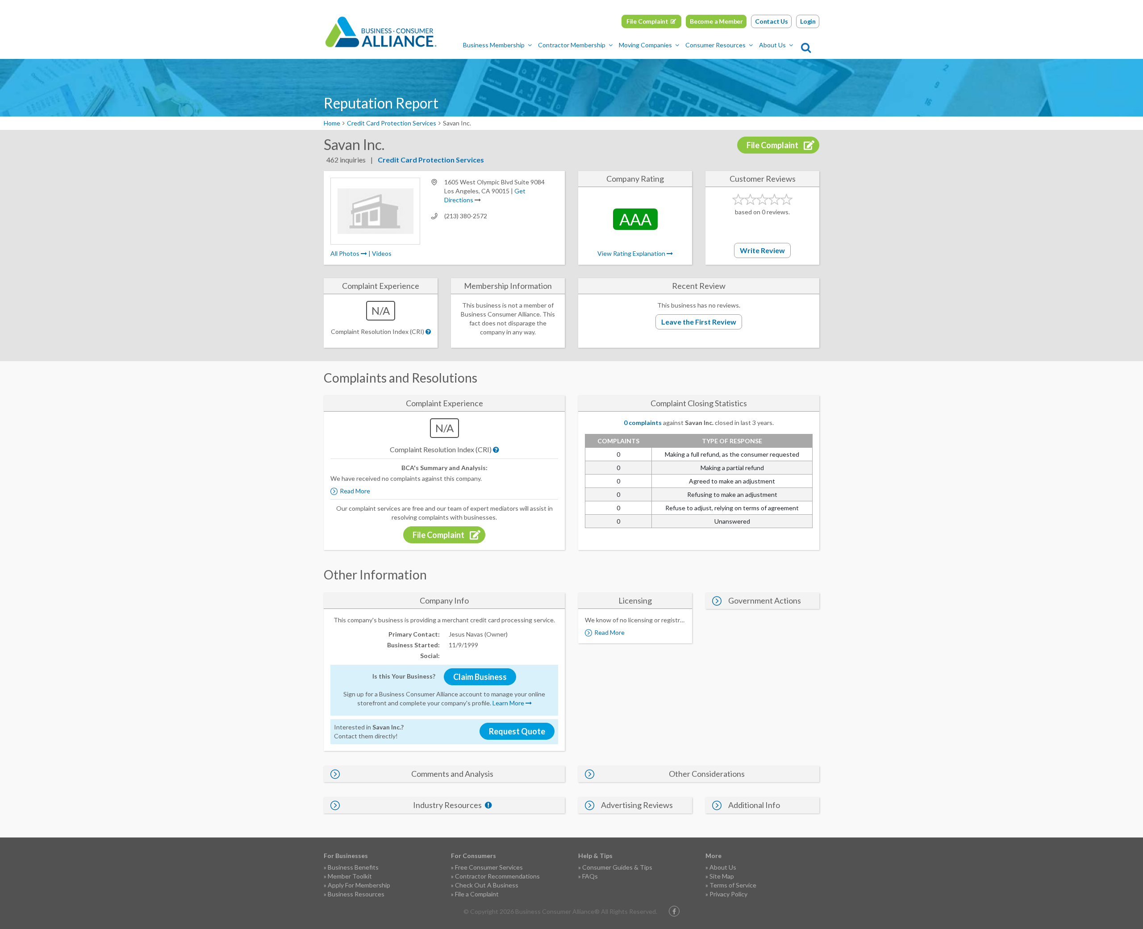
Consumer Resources (715, 45)
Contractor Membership (571, 45)
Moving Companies (645, 45)
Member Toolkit (350, 876)
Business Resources (356, 894)
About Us (772, 45)
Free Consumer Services (489, 867)
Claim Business (480, 677)
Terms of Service (732, 885)
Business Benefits (353, 867)
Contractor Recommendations (497, 876)
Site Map (721, 876)
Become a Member (716, 21)
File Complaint (647, 21)
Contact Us (771, 21)
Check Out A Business (486, 885)
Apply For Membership (359, 885)
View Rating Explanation (632, 253)
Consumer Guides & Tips (617, 867)
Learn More (509, 703)
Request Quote (517, 731)
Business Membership (494, 45)
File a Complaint (477, 894)
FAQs (590, 876)
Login (808, 21)
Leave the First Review (698, 321)
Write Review (762, 250)
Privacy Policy (728, 894)
